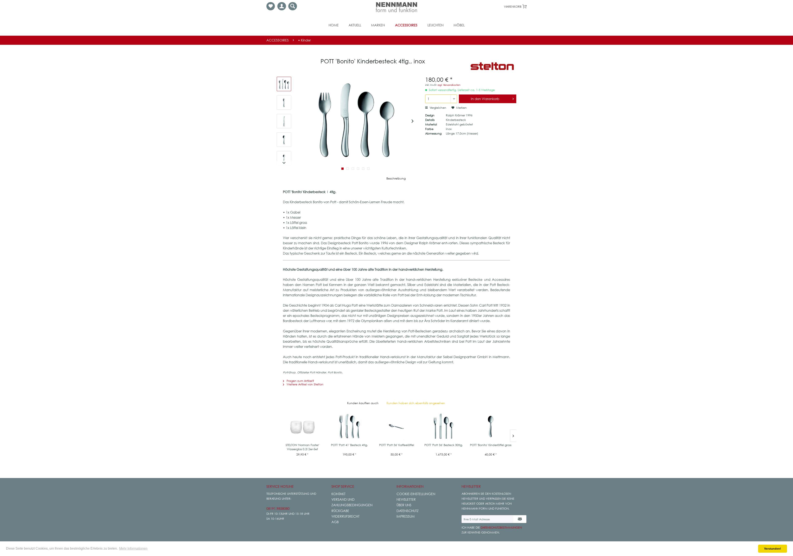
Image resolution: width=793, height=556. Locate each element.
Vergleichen (437, 107)
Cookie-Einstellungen (415, 494)
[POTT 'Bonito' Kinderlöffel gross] (490, 426)
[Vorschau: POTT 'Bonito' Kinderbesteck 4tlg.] (284, 84)
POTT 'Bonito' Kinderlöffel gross (490, 445)
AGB (335, 522)
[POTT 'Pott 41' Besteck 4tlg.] (349, 426)
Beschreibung (396, 178)
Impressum (405, 516)
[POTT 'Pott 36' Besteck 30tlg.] (443, 426)
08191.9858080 (278, 508)
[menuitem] (270, 6)
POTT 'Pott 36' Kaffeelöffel (396, 445)
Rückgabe (340, 511)
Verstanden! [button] (772, 548)
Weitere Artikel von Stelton (304, 384)
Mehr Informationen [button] (133, 548)
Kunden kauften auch (363, 403)
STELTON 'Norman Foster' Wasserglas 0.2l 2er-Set (302, 447)
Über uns (403, 505)
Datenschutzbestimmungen (501, 527)
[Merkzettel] (270, 6)
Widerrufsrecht (345, 516)
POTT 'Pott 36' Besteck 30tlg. (443, 445)
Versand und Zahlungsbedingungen (352, 502)
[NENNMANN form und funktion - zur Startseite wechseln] (396, 7)
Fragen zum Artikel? (300, 380)
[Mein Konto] (281, 6)
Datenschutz (407, 511)
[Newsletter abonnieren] (519, 519)
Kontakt (338, 494)
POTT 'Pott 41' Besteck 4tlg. (349, 445)
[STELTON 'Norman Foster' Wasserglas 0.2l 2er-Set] (302, 426)
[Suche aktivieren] (292, 6)
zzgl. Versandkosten (449, 84)
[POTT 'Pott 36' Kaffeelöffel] (396, 426)
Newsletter (406, 499)
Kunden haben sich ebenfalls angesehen (416, 403)
